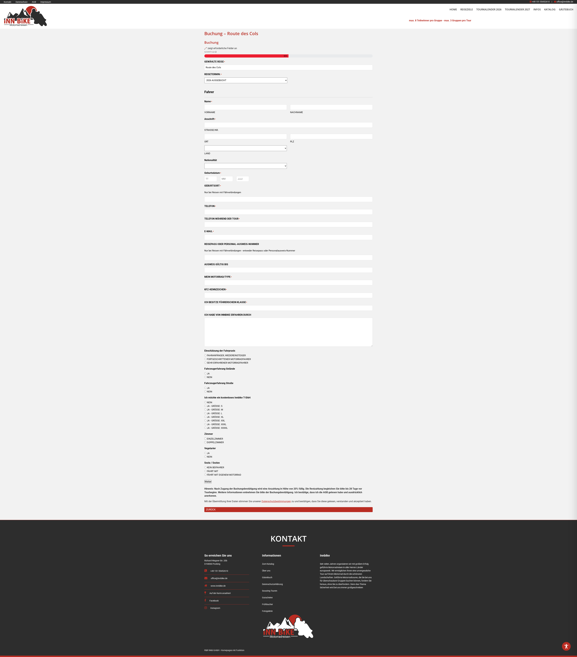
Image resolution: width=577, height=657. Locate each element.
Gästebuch (566, 9)
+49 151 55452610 (540, 1)
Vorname (209, 112)
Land (207, 153)
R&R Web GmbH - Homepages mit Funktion (224, 650)
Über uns (266, 570)
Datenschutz (21, 2)
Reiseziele (466, 9)
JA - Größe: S (214, 406)
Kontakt (7, 2)
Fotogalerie (267, 611)
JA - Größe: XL (215, 417)
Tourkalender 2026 (488, 9)
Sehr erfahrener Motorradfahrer (227, 362)
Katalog (550, 9)
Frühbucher (267, 604)
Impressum (45, 2)
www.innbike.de (218, 586)
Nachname (296, 112)
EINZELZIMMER (215, 438)
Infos (537, 9)
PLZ (292, 141)
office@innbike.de (564, 1)
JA (208, 373)
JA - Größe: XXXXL (217, 428)
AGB (34, 2)
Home (453, 9)
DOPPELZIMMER (215, 442)
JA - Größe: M (215, 409)
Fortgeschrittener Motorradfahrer (229, 359)
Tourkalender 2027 (517, 9)
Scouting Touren (269, 591)
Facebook (214, 600)
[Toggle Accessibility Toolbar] (566, 646)
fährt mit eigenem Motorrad (224, 474)
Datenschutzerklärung (272, 584)
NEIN (209, 377)
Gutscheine (267, 597)
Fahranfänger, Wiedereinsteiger (226, 355)
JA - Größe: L (214, 413)
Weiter (208, 481)
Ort (206, 141)
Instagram (215, 608)
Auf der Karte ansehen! (220, 593)
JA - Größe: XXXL (216, 424)
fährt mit (212, 471)
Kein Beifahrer (215, 467)
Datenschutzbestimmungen (276, 501)
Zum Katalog (268, 564)
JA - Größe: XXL (216, 420)
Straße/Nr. (211, 130)
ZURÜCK (211, 509)
